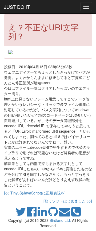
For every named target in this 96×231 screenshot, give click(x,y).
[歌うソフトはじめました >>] (67, 201)
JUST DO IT (17, 6)
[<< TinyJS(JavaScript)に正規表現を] (35, 193)
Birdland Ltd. (60, 220)
